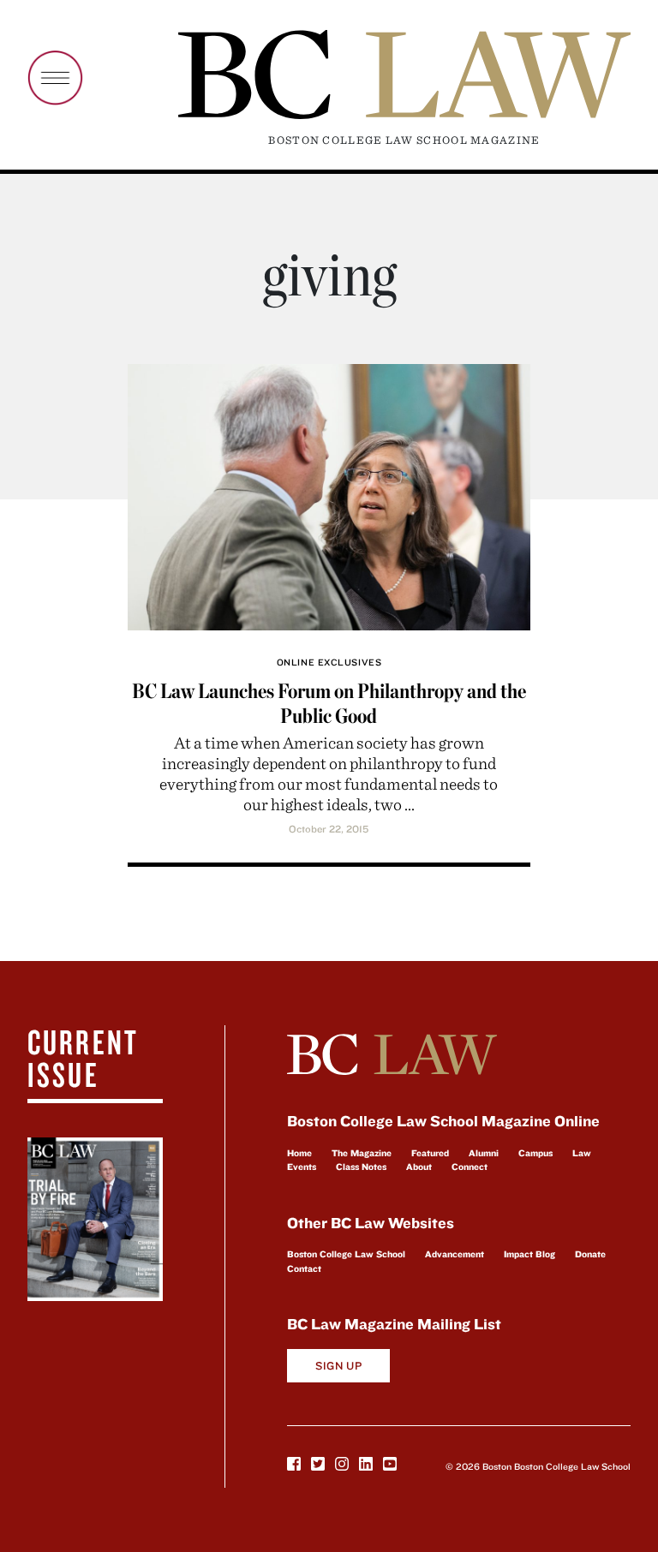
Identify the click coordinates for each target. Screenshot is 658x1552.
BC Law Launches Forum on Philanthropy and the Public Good (329, 703)
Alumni (484, 1153)
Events (301, 1167)
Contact (304, 1268)
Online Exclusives (329, 662)
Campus (535, 1153)
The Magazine (362, 1153)
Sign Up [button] (338, 1365)
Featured (430, 1153)
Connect (470, 1167)
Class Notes (361, 1167)
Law (581, 1153)
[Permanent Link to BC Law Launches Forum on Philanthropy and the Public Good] (328, 494)
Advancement (454, 1254)
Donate (590, 1254)
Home (299, 1153)
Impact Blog (529, 1254)
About (419, 1167)
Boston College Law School (346, 1254)
